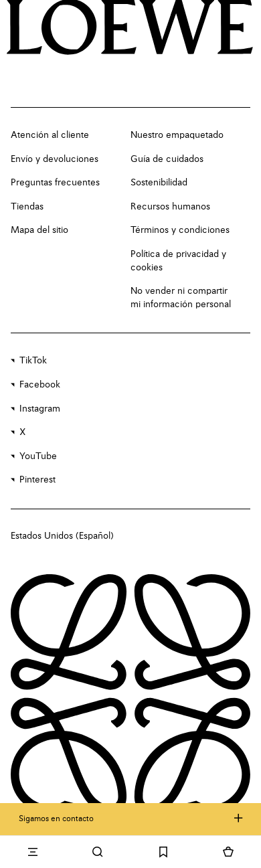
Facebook (39, 384)
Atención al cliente (50, 135)
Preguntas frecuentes (55, 182)
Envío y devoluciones (54, 159)
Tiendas (27, 206)
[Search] (98, 852)
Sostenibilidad (158, 182)
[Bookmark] (163, 852)
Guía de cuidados (166, 159)
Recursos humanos (170, 206)
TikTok (33, 360)
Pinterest (37, 480)
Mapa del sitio (39, 230)
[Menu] (33, 852)
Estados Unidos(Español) (62, 536)
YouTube (38, 456)
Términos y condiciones (180, 230)
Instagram (39, 409)
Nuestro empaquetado (177, 135)
